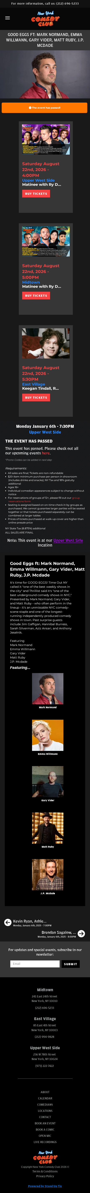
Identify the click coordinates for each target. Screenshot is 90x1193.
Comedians (45, 1104)
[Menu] (7, 18)
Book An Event (45, 1123)
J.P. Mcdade (48, 893)
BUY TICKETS (36, 194)
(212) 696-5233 (67, 3)
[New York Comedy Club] (45, 18)
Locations (45, 1111)
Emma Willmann (48, 754)
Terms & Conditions (45, 1171)
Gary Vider (47, 800)
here (46, 453)
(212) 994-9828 (44, 1037)
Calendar (45, 1098)
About (45, 1092)
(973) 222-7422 (44, 1066)
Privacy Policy (45, 1176)
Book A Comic (45, 1129)
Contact (45, 1117)
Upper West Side (68, 540)
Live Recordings (45, 1142)
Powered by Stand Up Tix (45, 1186)
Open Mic (45, 1136)
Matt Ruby (48, 846)
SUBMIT (70, 964)
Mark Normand (48, 707)
